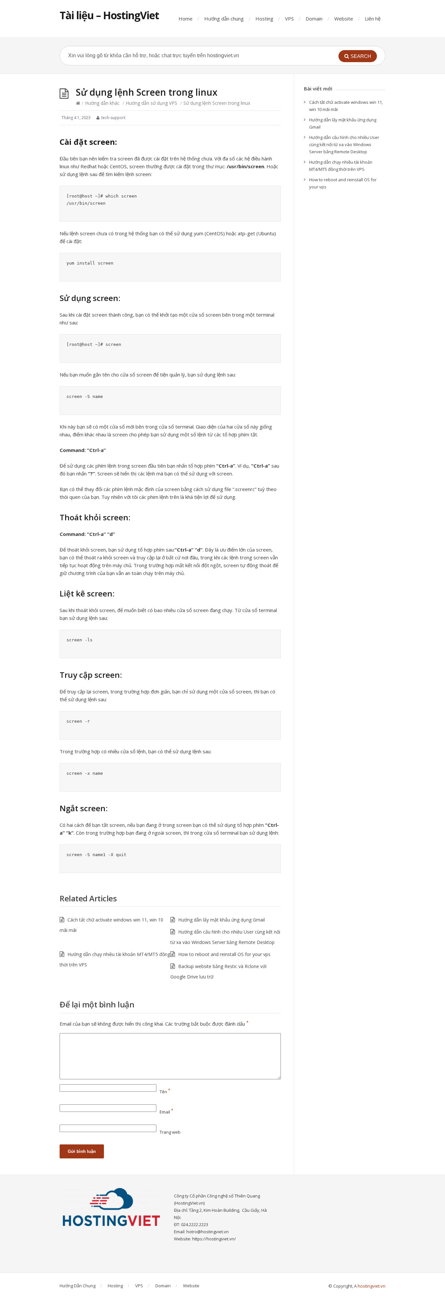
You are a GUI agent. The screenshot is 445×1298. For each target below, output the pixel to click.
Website (343, 18)
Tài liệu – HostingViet (109, 15)
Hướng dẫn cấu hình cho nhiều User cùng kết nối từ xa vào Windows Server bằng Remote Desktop (344, 144)
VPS (289, 18)
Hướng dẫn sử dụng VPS (151, 103)
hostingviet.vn (371, 1286)
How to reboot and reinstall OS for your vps (224, 954)
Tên (165, 1092)
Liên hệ (372, 18)
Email (166, 1112)
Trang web (170, 1132)
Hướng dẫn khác (102, 103)
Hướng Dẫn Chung (77, 1286)
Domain (314, 18)
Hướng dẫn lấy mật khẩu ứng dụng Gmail (221, 920)
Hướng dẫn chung (224, 18)
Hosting (264, 18)
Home (186, 18)
